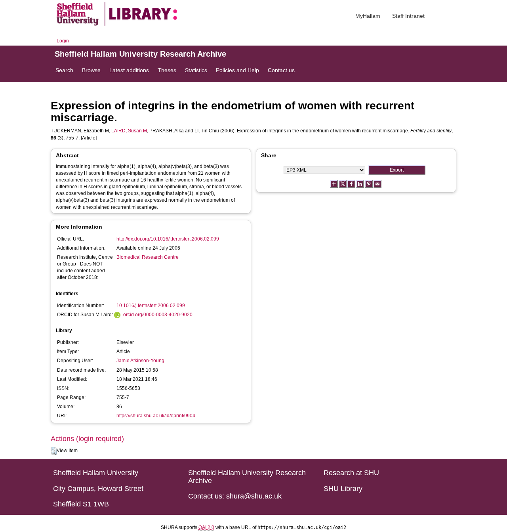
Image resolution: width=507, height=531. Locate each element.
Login (63, 41)
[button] (54, 451)
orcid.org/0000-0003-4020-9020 (158, 314)
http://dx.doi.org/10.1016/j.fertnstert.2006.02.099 (167, 239)
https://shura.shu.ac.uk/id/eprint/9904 (155, 415)
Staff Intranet (408, 16)
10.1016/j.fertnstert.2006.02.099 (150, 305)
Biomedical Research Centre (147, 257)
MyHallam (367, 16)
